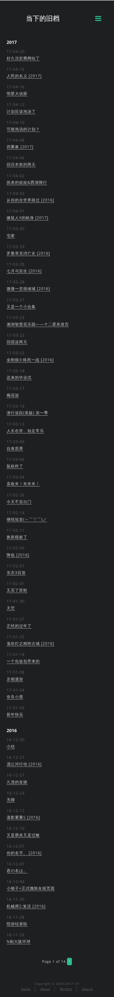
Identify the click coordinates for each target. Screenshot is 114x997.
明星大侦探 (17, 93)
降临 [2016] (18, 555)
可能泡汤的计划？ (23, 129)
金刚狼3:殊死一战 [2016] (30, 360)
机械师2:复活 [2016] (26, 906)
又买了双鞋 (17, 590)
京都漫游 (15, 679)
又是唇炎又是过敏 (23, 835)
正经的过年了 (19, 626)
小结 (11, 746)
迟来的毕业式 (19, 377)
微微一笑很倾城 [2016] (28, 288)
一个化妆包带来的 (23, 661)
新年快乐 (15, 714)
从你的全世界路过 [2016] (30, 200)
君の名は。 (17, 870)
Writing (66, 989)
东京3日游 (16, 572)
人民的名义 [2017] (24, 76)
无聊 (11, 799)
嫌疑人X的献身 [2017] (27, 217)
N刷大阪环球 (19, 941)
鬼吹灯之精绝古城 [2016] (30, 643)
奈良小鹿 (15, 697)
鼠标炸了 (15, 466)
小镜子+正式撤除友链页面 (31, 888)
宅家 (11, 235)
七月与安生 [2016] (24, 271)
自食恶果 (15, 448)
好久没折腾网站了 (23, 58)
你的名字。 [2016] (24, 853)
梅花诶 (13, 395)
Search (87, 989)
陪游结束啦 (17, 924)
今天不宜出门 (19, 501)
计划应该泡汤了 (21, 111)
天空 (11, 608)
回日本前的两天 (21, 164)
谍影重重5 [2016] (23, 817)
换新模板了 (17, 537)
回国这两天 (17, 342)
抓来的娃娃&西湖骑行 (27, 182)
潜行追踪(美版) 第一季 (27, 413)
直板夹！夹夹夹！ (23, 483)
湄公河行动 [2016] (24, 764)
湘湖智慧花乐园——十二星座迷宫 (38, 324)
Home (26, 989)
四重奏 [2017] (20, 147)
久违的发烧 (17, 782)
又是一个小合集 (21, 306)
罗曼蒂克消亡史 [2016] (28, 253)
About (45, 989)
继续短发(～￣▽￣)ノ (27, 519)
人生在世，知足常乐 (25, 431)
